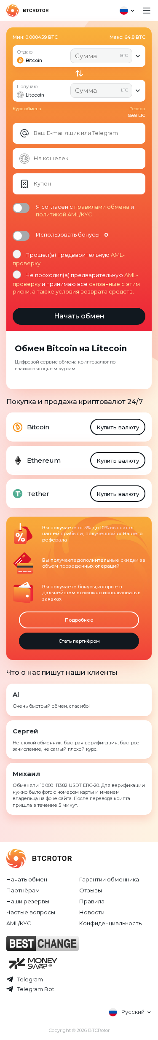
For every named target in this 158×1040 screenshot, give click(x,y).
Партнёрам (23, 890)
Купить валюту (117, 427)
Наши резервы (27, 901)
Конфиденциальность (110, 923)
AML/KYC (18, 923)
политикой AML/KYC (64, 214)
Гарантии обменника (109, 879)
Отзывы (90, 890)
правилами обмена (101, 206)
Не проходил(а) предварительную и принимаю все (76, 283)
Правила (91, 901)
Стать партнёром (79, 641)
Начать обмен (26, 879)
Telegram (30, 979)
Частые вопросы (30, 912)
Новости (91, 912)
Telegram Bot (35, 989)
